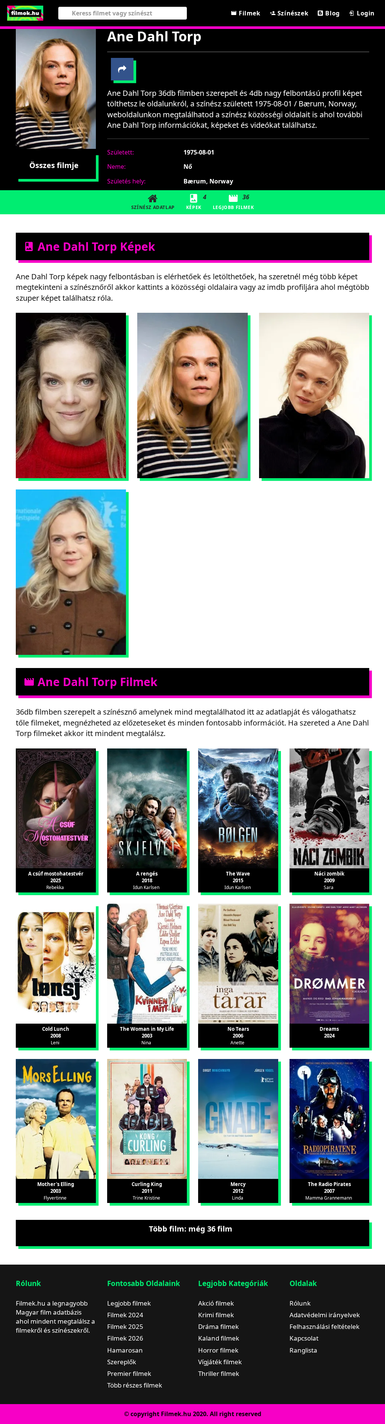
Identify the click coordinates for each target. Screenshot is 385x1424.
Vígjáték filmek (220, 1361)
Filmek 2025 (125, 1326)
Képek (196, 202)
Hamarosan (125, 1350)
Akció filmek (216, 1303)
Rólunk (300, 1303)
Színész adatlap (153, 207)
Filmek (248, 13)
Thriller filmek (218, 1373)
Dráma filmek (218, 1326)
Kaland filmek (218, 1338)
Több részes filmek (134, 1385)
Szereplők (121, 1361)
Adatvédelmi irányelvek (325, 1314)
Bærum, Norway (208, 181)
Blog (332, 13)
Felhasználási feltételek (324, 1326)
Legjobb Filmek (233, 202)
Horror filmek (218, 1350)
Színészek (292, 13)
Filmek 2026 (125, 1338)
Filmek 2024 (125, 1314)
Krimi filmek (216, 1314)
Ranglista (303, 1350)
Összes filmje (54, 165)
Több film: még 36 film (190, 1229)
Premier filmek (129, 1373)
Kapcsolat (304, 1338)
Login (365, 13)
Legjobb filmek (129, 1303)
